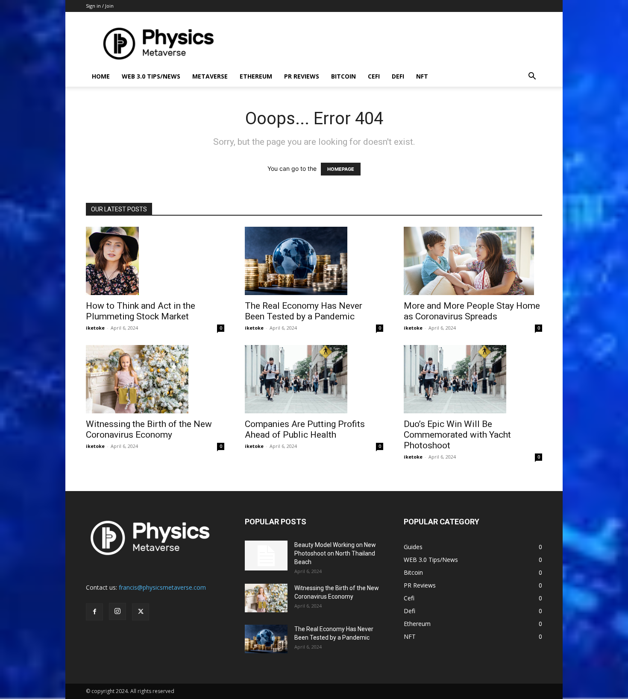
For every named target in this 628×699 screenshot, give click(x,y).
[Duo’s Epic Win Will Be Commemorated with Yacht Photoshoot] (473, 379)
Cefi (374, 76)
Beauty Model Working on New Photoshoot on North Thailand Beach (335, 553)
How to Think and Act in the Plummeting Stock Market (140, 311)
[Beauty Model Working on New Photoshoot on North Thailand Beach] (266, 555)
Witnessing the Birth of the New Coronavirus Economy (149, 429)
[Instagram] (117, 611)
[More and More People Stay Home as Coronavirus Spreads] (473, 261)
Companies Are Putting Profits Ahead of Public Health (305, 429)
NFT (422, 76)
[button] (532, 77)
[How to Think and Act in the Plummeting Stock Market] (155, 261)
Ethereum (256, 76)
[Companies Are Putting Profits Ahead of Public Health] (314, 379)
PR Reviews (301, 76)
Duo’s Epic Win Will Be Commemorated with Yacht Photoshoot (457, 434)
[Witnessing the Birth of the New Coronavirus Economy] (155, 379)
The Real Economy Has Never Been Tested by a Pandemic (303, 311)
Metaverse (210, 76)
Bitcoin (343, 76)
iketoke (95, 328)
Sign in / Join (100, 6)
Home (101, 76)
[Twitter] (140, 611)
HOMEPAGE (340, 169)
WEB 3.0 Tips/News (151, 76)
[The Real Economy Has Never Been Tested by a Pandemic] (314, 261)
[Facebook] (94, 611)
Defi (398, 76)
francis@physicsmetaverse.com (162, 587)
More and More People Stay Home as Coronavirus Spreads (472, 311)
